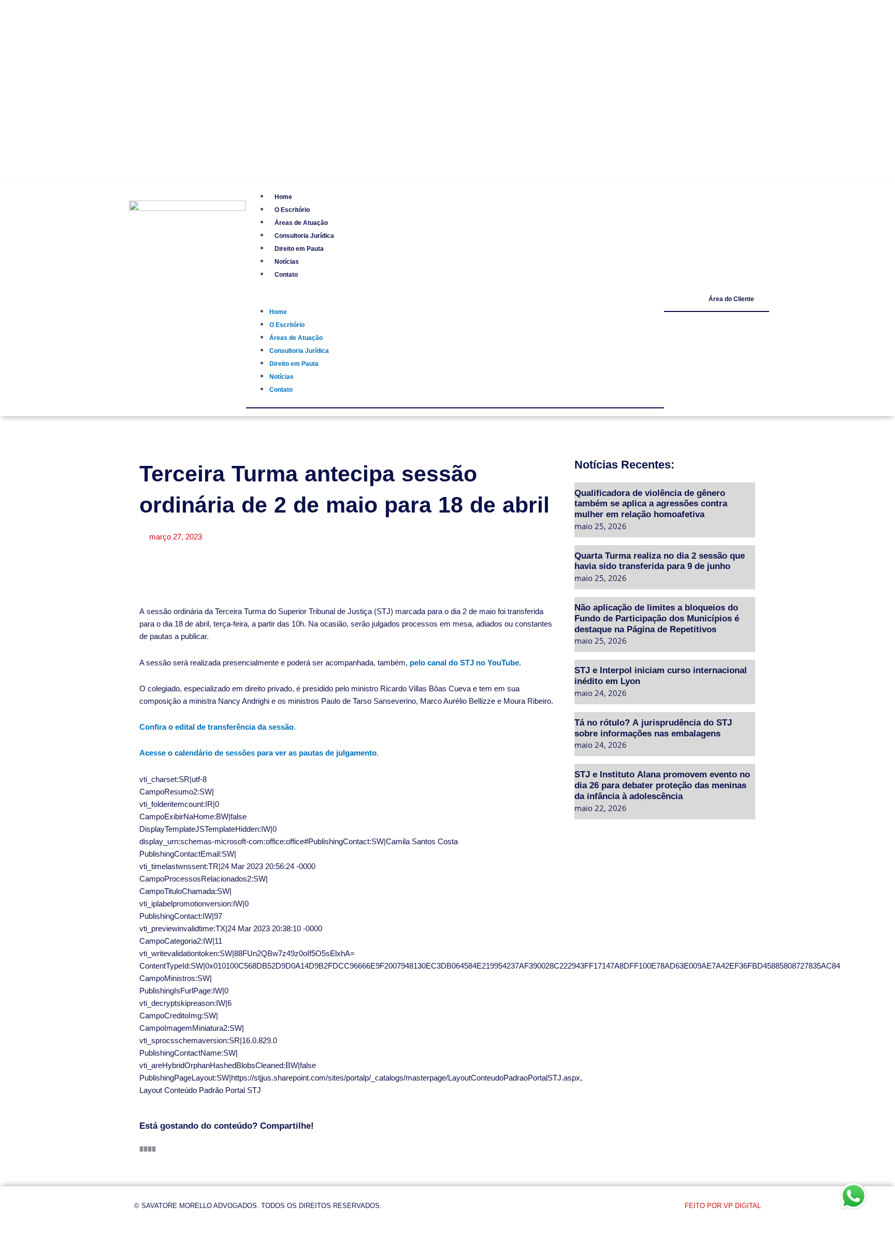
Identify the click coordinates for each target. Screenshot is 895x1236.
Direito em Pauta (288, 63)
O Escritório (280, 25)
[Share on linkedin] (150, 1149)
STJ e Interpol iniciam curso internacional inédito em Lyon (660, 675)
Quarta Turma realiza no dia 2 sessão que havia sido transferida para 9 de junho (659, 560)
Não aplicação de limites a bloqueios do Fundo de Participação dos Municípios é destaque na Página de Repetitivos (656, 617)
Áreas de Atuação (290, 37)
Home (269, 12)
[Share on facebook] (141, 1149)
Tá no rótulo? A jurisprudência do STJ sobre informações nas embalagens (653, 727)
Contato (273, 89)
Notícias (273, 76)
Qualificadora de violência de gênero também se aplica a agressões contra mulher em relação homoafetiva (650, 503)
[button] (447, 114)
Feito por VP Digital (723, 1206)
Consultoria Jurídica (295, 50)
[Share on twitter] (145, 1149)
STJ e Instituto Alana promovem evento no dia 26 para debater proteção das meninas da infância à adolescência (662, 784)
